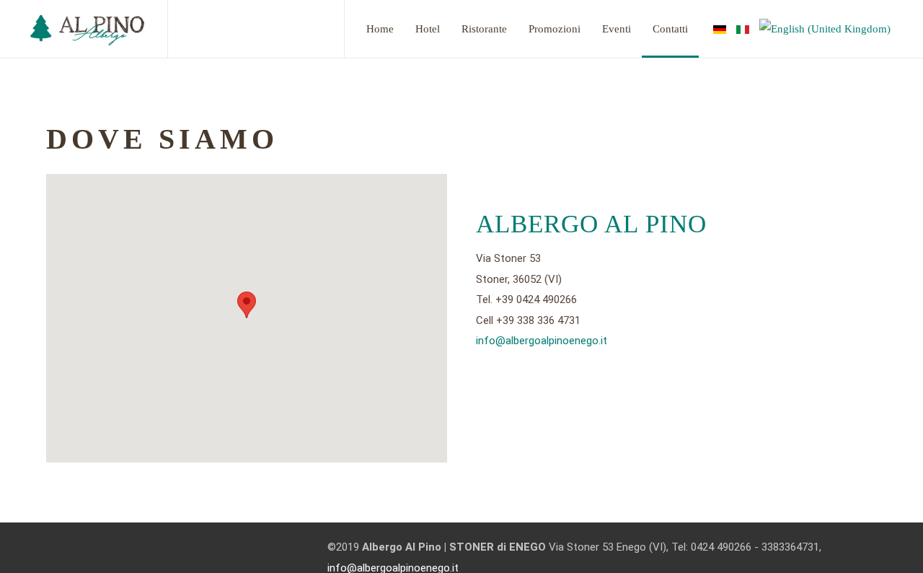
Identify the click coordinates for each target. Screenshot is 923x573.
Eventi (616, 29)
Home (380, 29)
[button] (246, 305)
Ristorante (484, 29)
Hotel (427, 29)
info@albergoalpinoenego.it (541, 340)
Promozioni (554, 29)
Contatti (670, 29)
